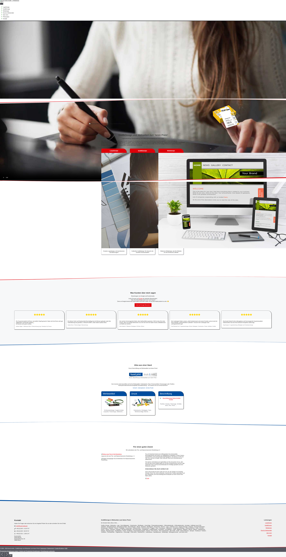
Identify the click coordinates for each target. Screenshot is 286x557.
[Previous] (2, 554)
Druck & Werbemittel (8, 13)
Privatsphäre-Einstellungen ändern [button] (9, 551)
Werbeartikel (109, 394)
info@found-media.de (21, 526)
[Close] (10, 555)
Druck (134, 394)
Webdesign (6, 11)
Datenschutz (50, 548)
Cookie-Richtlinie (59, 548)
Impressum (43, 548)
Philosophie (6, 16)
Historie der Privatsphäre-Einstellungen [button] (29, 551)
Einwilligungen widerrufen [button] (48, 551)
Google (141, 298)
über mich (5, 15)
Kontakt (5, 18)
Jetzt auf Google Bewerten (143, 305)
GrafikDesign (6, 9)
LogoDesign (6, 7)
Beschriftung (166, 394)
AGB (66, 548)
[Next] (6, 554)
